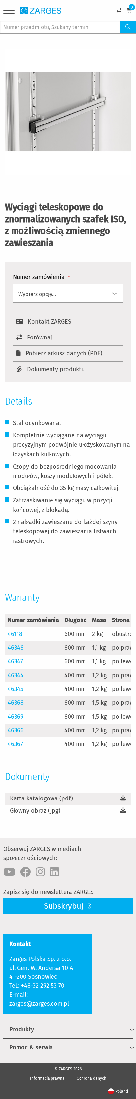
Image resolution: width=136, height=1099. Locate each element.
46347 (15, 661)
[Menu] (9, 11)
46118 (15, 634)
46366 (16, 730)
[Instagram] (40, 872)
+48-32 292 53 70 (42, 985)
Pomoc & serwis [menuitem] (31, 1047)
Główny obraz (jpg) (35, 810)
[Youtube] (9, 872)
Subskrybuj (64, 906)
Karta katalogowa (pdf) (41, 798)
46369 (15, 716)
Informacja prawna (47, 1078)
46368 (16, 702)
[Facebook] (25, 872)
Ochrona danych (91, 1078)
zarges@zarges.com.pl (39, 1003)
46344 (16, 675)
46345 (15, 688)
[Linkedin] (54, 872)
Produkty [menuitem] (21, 1029)
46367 (15, 744)
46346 (16, 647)
